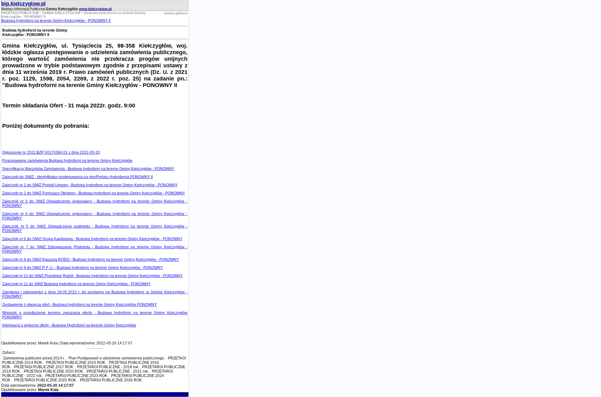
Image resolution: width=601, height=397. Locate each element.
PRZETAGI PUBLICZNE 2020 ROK (53, 371)
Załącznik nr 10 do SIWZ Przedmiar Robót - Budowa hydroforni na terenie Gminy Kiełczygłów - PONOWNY (92, 276)
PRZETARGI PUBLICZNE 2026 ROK (111, 380)
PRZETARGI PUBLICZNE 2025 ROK (45, 380)
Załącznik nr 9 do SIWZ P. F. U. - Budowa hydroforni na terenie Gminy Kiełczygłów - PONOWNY (82, 268)
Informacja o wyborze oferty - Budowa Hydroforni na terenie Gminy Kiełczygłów (69, 325)
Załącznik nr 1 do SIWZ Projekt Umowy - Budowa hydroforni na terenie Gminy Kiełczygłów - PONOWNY (89, 185)
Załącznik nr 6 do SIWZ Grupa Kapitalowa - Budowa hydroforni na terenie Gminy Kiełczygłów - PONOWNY (92, 239)
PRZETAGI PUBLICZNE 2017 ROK (43, 367)
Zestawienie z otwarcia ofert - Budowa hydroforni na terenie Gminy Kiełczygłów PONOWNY (79, 304)
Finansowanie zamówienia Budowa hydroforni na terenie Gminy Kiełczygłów (67, 160)
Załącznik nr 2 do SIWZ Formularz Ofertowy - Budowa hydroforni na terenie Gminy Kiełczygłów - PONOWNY (93, 193)
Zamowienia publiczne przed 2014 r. (34, 358)
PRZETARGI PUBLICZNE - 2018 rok (107, 367)
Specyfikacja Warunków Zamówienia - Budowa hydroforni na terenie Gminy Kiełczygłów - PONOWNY (88, 169)
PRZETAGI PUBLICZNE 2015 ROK (75, 362)
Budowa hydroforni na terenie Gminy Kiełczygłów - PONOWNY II (55, 20)
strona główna (175, 13)
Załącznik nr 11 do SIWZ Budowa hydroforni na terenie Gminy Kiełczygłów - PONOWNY (76, 284)
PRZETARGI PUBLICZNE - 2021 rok (117, 371)
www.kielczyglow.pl (95, 9)
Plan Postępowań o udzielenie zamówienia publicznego (116, 358)
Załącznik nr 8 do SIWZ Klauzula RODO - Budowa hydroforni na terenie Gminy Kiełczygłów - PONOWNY (90, 259)
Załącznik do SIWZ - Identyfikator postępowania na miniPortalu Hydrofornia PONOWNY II (77, 177)
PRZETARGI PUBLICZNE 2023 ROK (76, 376)
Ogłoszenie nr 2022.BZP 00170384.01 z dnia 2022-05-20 (51, 152)
